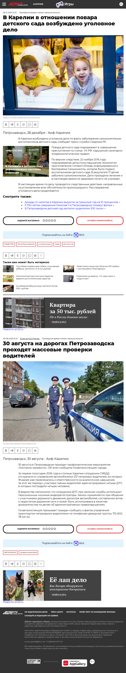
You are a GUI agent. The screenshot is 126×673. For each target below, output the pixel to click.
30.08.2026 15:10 (10, 338)
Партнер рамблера (51, 661)
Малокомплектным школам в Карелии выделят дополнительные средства (34, 277)
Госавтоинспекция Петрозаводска (19, 443)
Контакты (71, 612)
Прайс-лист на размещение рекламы (97, 612)
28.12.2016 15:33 (10, 12)
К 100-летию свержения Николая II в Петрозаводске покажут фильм (68, 205)
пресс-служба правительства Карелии (21, 117)
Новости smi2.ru (13, 329)
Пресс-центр (57, 612)
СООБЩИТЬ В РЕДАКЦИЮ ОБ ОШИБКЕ (41, 616)
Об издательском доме (36, 612)
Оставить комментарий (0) (100, 221)
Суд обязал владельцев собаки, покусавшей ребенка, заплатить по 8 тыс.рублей (37, 267)
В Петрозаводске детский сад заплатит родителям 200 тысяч (64, 208)
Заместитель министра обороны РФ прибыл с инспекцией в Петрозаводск (98, 267)
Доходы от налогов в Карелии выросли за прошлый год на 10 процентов (71, 202)
